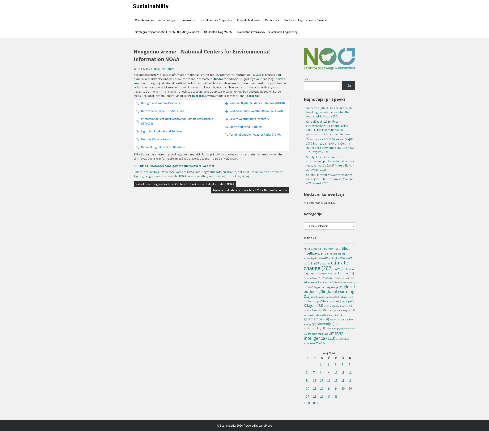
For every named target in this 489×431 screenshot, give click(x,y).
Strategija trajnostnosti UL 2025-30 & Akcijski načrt (167, 32)
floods (310, 287)
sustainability (315, 328)
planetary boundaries (315, 315)
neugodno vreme (155, 176)
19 (350, 380)
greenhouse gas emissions (325, 296)
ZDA (320, 343)
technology (335, 328)
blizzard (197, 96)
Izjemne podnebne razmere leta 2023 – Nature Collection (250, 190)
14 (314, 380)
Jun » (315, 403)
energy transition (328, 273)
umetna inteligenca (323, 335)
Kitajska (313, 305)
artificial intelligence (327, 251)
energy (313, 273)
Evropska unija (345, 278)
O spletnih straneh (248, 20)
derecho (252, 96)
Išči (306, 79)
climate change (326, 265)
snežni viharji (217, 176)
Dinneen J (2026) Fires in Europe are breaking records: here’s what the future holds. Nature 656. (329, 112)
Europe (346, 273)
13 (307, 380)
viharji (245, 176)
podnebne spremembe (323, 316)
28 (314, 397)
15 (321, 380)
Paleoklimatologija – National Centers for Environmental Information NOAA (185, 184)
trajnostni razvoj (318, 333)
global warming (329, 294)
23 (329, 389)
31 (335, 397)
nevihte (173, 176)
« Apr (307, 403)
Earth (340, 269)
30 (328, 397)
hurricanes (229, 172)
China (314, 263)
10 (335, 372)
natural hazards (315, 310)
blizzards (215, 172)
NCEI (256, 75)
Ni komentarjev (164, 69)
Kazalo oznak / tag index (216, 20)
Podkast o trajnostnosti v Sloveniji (305, 20)
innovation (333, 301)
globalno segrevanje (329, 287)
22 (322, 389)
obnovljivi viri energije (340, 310)
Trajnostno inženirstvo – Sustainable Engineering (267, 32)
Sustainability (150, 6)
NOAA (218, 79)
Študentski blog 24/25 (218, 32)
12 (350, 372)
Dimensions (188, 20)
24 (336, 389)
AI (307, 249)
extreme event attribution (320, 282)
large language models (338, 306)
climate (325, 263)
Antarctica (330, 249)
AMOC (316, 249)
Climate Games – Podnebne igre (155, 20)
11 (343, 372)
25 (343, 389)
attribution (336, 258)
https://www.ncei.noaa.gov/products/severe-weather (177, 166)
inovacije (348, 301)
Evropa (328, 278)
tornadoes (233, 176)
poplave (335, 319)
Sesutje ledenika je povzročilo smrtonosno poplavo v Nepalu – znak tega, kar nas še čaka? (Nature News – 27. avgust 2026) (330, 163)
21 (314, 389)
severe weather (197, 176)
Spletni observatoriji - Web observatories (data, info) (167, 172)
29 (321, 397)
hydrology (316, 301)
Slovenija (328, 323)
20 (307, 389)
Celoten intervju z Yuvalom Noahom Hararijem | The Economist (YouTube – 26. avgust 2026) (329, 179)
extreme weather (345, 282)
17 (336, 380)
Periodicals (272, 20)
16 (328, 380)
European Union (312, 278)
